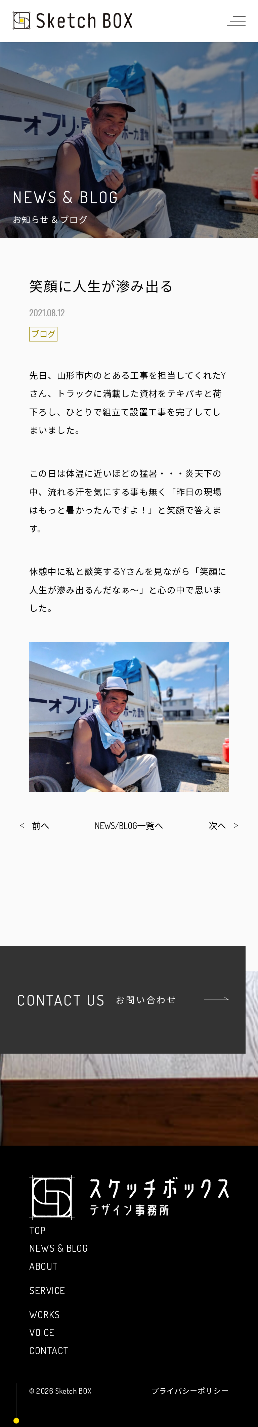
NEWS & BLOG (58, 1248)
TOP (37, 1230)
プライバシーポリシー (190, 1390)
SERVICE (47, 1290)
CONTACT (49, 1350)
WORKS (44, 1314)
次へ (217, 825)
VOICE (41, 1332)
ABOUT (43, 1266)
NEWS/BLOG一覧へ (129, 825)
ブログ (43, 334)
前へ (40, 825)
